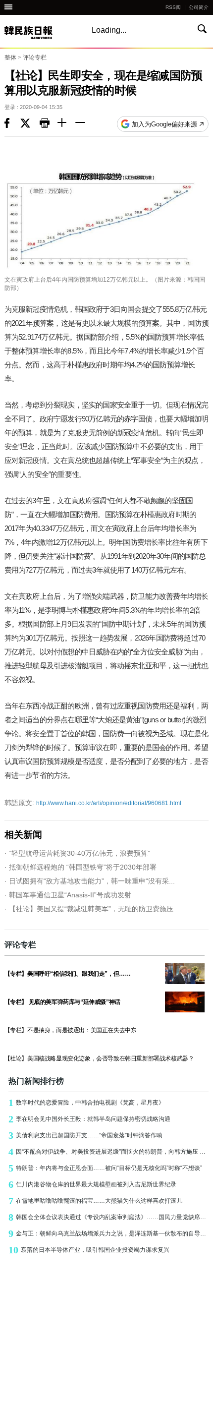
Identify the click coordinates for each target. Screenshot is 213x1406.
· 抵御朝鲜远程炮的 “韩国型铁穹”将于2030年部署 (80, 867)
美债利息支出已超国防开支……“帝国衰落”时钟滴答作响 (85, 1135)
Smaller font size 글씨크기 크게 (66, 124)
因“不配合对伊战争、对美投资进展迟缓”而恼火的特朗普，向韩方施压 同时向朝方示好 (108, 1151)
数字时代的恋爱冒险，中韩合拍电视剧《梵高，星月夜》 (86, 1102)
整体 (10, 57)
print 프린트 (48, 124)
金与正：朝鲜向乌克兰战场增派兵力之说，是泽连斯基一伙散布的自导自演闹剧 (108, 1233)
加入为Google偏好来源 (164, 124)
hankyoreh (39, 32)
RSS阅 (173, 7)
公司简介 (199, 7)
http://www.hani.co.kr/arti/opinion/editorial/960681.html (92, 803)
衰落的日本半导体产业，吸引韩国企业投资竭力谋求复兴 (88, 1249)
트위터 (30, 124)
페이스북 (12, 124)
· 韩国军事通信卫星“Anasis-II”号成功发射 (67, 895)
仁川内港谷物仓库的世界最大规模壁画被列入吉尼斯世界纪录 (92, 1184)
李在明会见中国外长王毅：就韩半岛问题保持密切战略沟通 (89, 1118)
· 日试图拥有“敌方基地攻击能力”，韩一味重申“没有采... (89, 881)
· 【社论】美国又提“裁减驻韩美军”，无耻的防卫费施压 (88, 909)
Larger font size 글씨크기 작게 (84, 124)
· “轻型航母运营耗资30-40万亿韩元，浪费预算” (77, 853)
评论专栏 (35, 57)
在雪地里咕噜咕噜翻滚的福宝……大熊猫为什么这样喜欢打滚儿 (95, 1200)
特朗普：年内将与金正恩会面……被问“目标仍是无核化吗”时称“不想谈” (105, 1168)
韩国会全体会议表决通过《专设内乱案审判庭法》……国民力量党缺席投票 (108, 1217)
